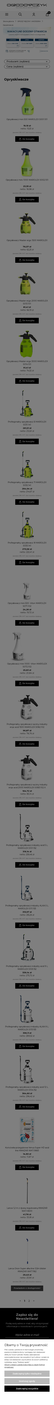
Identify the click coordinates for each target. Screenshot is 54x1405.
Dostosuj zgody (27, 1381)
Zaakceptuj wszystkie (27, 1388)
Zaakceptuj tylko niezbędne (27, 1373)
